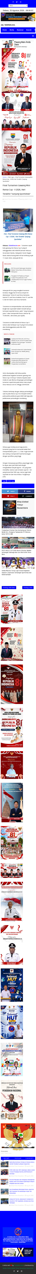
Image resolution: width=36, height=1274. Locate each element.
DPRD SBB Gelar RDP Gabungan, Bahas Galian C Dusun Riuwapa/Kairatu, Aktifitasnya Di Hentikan (22, 1172)
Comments (29, 1158)
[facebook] (13, 1)
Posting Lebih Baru (9, 587)
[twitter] (16, 1)
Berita (12, 30)
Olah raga (11, 177)
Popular (18, 1158)
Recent (6, 1158)
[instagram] (20, 1)
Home (4, 30)
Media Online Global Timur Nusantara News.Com (18, 1268)
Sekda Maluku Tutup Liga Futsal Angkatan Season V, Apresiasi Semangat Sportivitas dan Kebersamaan (16, 572)
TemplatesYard (18, 1265)
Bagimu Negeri (8, 1153)
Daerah (28, 30)
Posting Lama (28, 587)
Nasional (20, 30)
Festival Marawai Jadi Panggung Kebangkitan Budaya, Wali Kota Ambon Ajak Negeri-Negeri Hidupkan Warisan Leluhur (21, 1181)
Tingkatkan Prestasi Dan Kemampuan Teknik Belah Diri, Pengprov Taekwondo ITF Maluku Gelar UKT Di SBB (16, 532)
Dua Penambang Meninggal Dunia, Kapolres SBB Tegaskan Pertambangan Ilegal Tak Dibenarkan (21, 1191)
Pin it (12, 496)
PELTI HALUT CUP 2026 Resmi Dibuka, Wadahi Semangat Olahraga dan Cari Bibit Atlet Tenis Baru (16, 552)
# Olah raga (10, 481)
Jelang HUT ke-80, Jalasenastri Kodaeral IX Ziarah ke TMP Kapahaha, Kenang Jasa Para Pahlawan (21, 1201)
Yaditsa (2, 1153)
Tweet (12, 491)
